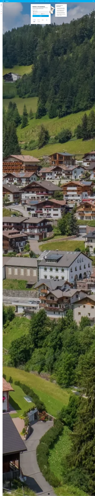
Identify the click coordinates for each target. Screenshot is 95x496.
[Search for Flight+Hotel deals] (1, 8)
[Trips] (1, 11)
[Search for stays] (1, 5)
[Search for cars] (1, 6)
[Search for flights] (1, 3)
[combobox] (41, 11)
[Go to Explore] (1, 9)
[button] (1, 1)
